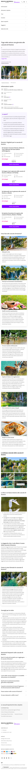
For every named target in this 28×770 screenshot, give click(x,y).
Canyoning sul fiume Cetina (7, 714)
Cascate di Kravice (5, 82)
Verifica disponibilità (14, 164)
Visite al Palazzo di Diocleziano (7, 712)
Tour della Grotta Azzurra (6, 716)
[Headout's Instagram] (4, 758)
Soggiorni (3, 25)
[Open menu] (26, 1)
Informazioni (4, 6)
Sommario (6, 767)
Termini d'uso (4, 742)
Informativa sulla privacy (6, 740)
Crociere (3, 17)
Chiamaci (4, 730)
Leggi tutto (4, 58)
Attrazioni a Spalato (5, 10)
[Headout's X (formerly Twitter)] (11, 758)
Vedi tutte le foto (21, 484)
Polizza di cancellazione (6, 744)
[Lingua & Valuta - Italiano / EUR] (24, 2)
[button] (14, 464)
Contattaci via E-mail (6, 732)
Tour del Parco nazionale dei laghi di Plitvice (10, 710)
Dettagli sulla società (5, 738)
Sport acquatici (4, 21)
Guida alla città (4, 29)
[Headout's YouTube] (6, 758)
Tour (2, 14)
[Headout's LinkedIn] (2, 758)
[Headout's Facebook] (8, 758)
